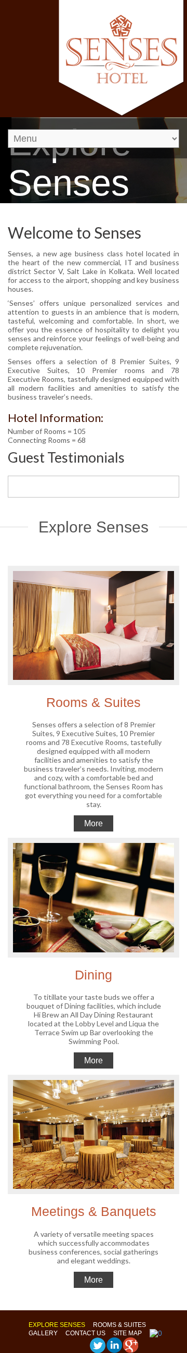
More (93, 823)
